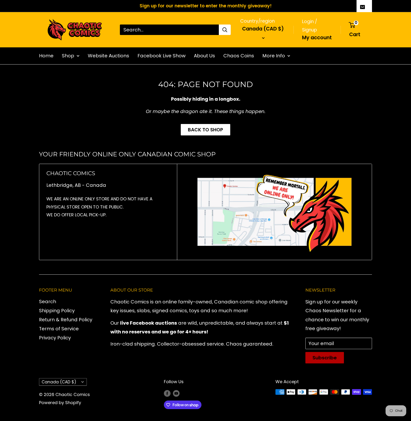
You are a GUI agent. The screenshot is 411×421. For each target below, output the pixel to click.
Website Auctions (108, 55)
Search (47, 301)
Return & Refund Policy (65, 319)
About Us (204, 55)
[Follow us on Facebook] (167, 393)
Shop (68, 55)
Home (46, 55)
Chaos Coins (238, 55)
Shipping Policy (57, 310)
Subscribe (325, 357)
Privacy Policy (55, 337)
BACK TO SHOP (205, 129)
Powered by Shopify (60, 403)
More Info (273, 55)
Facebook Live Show (161, 55)
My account (317, 37)
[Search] (225, 30)
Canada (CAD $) (59, 382)
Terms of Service (59, 328)
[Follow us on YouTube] (176, 393)
